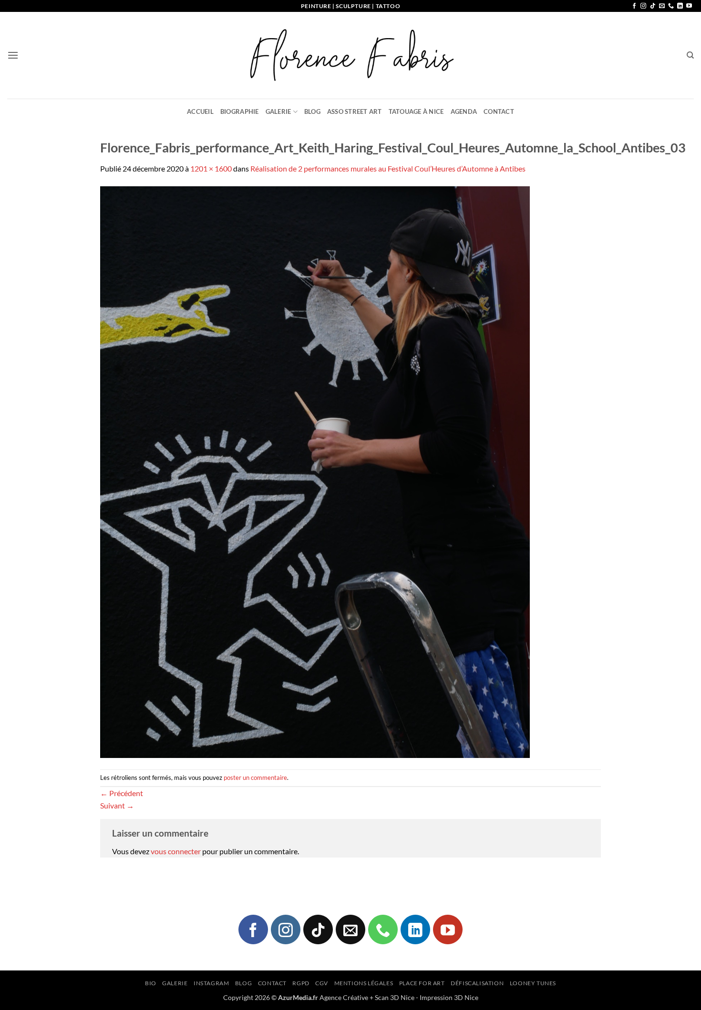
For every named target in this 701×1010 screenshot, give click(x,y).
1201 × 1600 (211, 168)
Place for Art (422, 983)
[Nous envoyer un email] (662, 6)
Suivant (117, 805)
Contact (499, 111)
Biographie (239, 111)
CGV (321, 983)
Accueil (200, 111)
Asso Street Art (354, 111)
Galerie (278, 111)
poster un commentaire (255, 777)
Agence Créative (344, 997)
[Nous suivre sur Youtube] (689, 6)
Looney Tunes (533, 983)
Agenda (464, 111)
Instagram (211, 983)
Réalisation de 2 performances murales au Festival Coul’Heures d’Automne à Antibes (388, 168)
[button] (13, 55)
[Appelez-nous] (671, 6)
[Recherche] (690, 55)
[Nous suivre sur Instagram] (643, 6)
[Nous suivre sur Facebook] (634, 6)
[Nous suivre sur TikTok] (653, 6)
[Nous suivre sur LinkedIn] (680, 6)
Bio (150, 983)
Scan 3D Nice (394, 997)
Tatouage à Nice (416, 111)
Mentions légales (363, 983)
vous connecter (176, 851)
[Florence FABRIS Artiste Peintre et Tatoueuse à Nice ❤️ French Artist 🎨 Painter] (350, 55)
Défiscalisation (477, 983)
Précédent (121, 793)
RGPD (300, 983)
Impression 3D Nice (449, 997)
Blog (312, 111)
